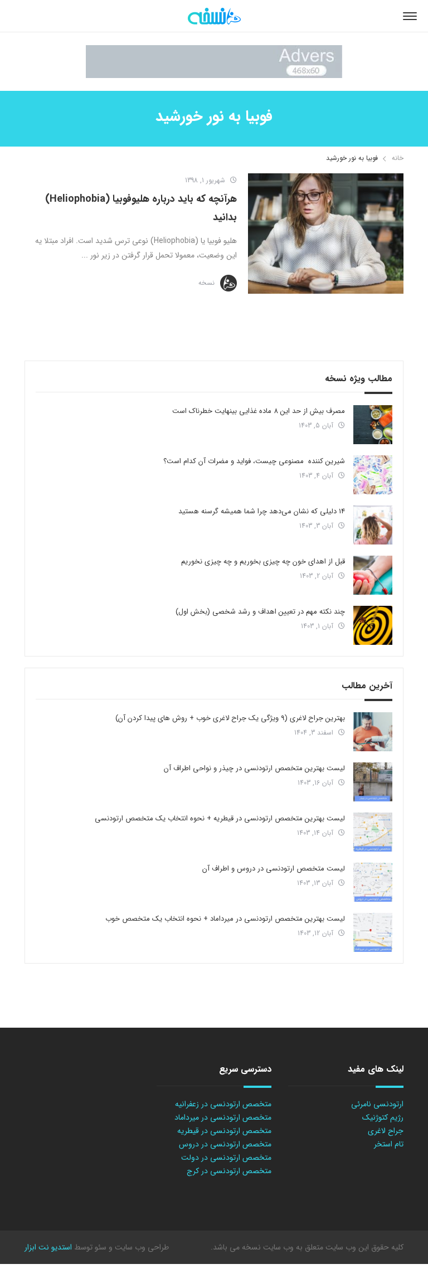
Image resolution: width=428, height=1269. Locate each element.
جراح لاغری (385, 1131)
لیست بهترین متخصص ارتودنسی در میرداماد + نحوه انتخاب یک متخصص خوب (225, 919)
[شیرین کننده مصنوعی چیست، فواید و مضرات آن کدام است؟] (372, 474)
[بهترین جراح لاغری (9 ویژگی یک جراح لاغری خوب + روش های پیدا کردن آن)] (372, 731)
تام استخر (388, 1144)
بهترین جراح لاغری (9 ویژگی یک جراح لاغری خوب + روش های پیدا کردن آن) (230, 718)
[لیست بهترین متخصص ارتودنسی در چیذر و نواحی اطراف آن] (372, 781)
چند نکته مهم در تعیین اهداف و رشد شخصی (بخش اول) (260, 612)
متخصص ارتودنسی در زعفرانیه (223, 1104)
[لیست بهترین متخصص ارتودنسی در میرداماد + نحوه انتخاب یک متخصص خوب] (372, 932)
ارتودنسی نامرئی (377, 1104)
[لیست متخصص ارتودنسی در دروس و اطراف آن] (372, 882)
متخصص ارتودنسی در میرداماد (222, 1117)
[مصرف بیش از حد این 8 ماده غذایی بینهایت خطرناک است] (372, 424)
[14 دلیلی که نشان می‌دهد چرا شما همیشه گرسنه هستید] (372, 524)
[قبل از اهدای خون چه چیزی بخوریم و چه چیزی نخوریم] (372, 575)
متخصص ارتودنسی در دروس (225, 1144)
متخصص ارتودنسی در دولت (226, 1157)
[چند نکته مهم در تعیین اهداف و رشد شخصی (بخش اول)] (372, 625)
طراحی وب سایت (141, 1247)
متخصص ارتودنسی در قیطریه (224, 1131)
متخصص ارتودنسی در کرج (229, 1171)
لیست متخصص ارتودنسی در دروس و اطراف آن (273, 868)
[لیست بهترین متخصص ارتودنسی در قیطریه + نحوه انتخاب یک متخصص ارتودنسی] (372, 832)
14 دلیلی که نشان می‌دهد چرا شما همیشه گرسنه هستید (261, 511)
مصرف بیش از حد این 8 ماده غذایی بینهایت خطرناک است (258, 411)
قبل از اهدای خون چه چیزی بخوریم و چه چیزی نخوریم (263, 561)
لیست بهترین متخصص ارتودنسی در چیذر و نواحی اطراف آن (254, 768)
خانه (397, 158)
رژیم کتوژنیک (382, 1117)
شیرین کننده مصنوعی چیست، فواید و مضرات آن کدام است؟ (254, 461)
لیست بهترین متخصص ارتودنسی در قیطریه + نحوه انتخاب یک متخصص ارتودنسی (220, 818)
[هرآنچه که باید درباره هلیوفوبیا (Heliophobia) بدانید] (325, 233)
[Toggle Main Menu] (410, 16)
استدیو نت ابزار (48, 1247)
